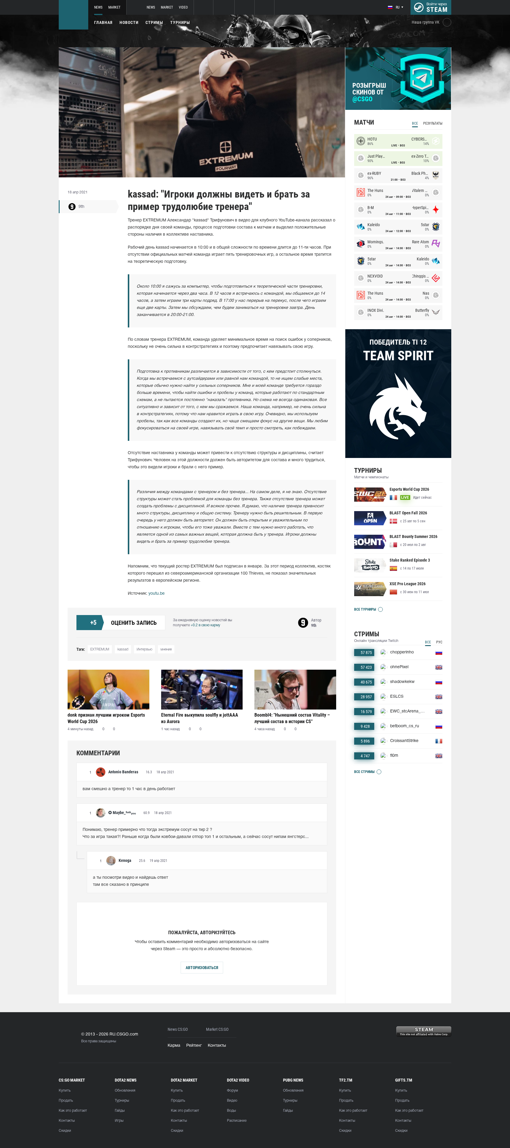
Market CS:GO (217, 1029)
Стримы (154, 22)
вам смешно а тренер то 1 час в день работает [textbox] (129, 789)
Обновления (125, 1090)
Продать (66, 1100)
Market (114, 7)
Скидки (65, 1130)
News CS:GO (178, 1029)
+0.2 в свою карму (205, 625)
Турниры (180, 22)
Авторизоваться (202, 967)
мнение (166, 649)
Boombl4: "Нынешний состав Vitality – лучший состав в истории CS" (292, 718)
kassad (122, 649)
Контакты (217, 1046)
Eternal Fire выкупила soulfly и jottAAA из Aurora (199, 718)
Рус (439, 642)
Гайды (120, 1110)
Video (183, 7)
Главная (103, 22)
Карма (174, 1046)
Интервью (144, 649)
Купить (65, 1090)
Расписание (236, 1120)
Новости (129, 22)
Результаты (432, 123)
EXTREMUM (99, 649)
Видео (232, 1100)
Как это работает (73, 1110)
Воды (231, 1110)
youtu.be (156, 594)
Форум (232, 1090)
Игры (119, 1120)
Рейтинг (194, 1046)
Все (415, 123)
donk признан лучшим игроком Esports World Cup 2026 (106, 718)
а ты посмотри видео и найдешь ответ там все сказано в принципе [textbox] (130, 881)
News (98, 7)
